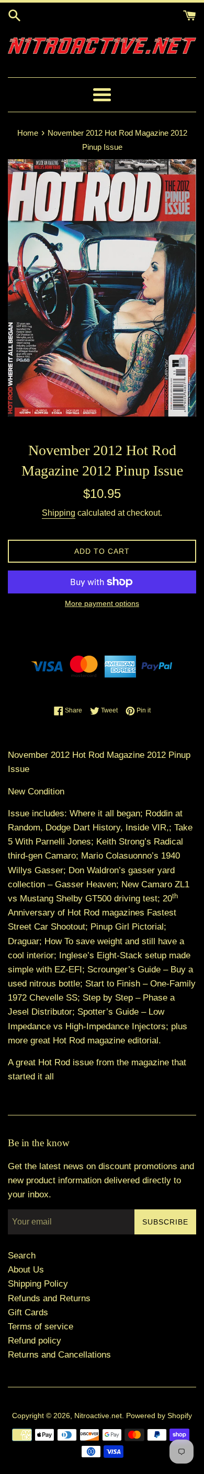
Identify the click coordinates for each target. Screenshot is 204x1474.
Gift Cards (28, 1312)
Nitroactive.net (98, 1416)
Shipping (58, 512)
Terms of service (40, 1327)
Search (22, 1256)
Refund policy (34, 1341)
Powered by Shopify (159, 1416)
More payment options (102, 603)
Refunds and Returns (49, 1298)
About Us (26, 1270)
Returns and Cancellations (59, 1355)
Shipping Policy (38, 1284)
